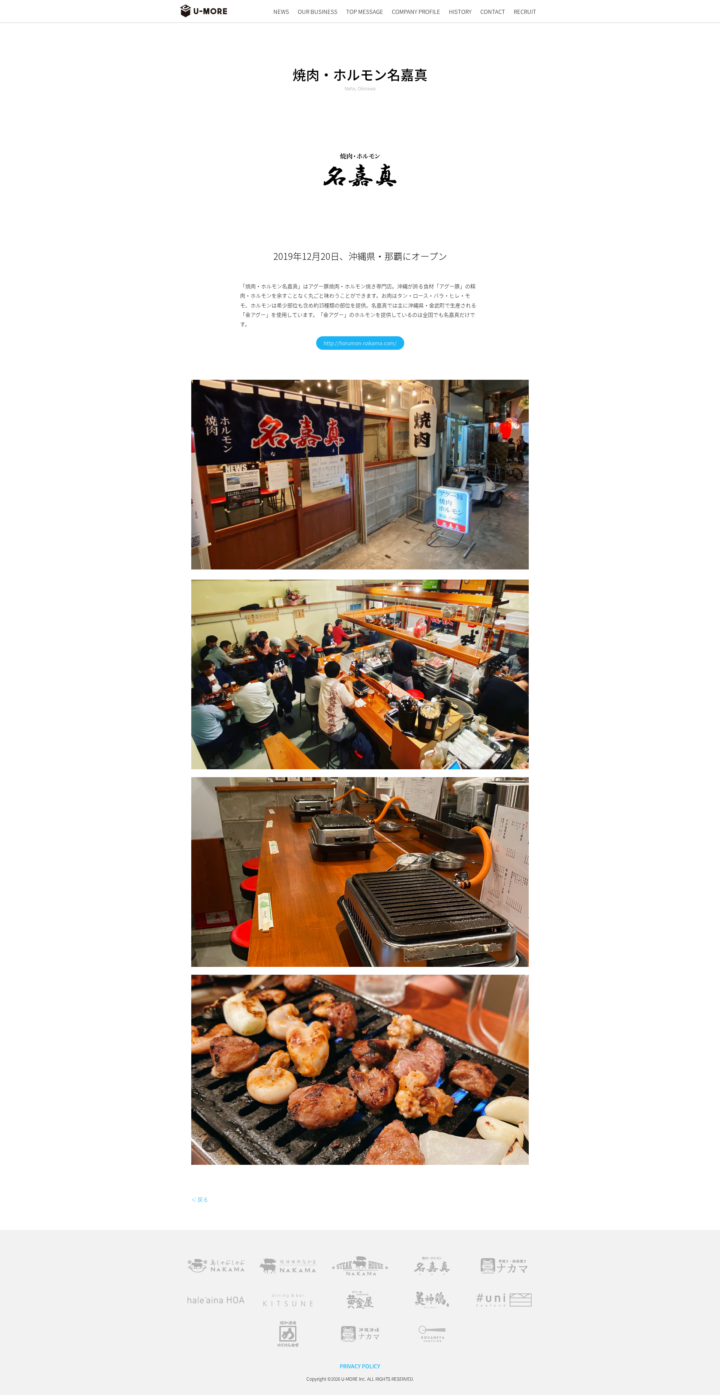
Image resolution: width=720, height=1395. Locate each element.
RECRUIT (525, 11)
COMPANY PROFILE (416, 11)
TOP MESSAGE (364, 11)
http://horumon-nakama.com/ (360, 343)
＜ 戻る (199, 1199)
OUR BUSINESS (318, 11)
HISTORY (460, 11)
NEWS (281, 11)
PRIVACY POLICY (360, 1366)
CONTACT (492, 11)
